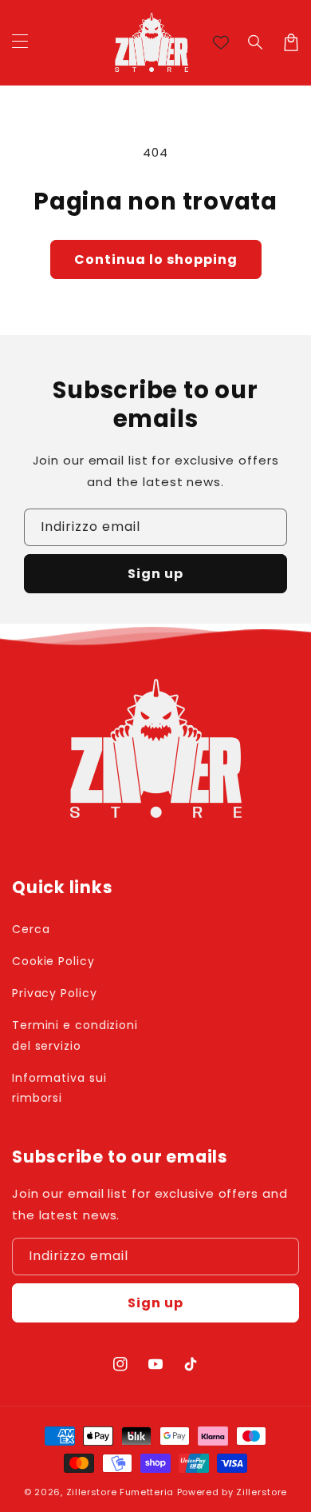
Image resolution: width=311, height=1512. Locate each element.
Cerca (31, 929)
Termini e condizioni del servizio (75, 1035)
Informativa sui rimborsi (59, 1088)
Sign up (155, 574)
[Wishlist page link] (221, 42)
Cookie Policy (53, 961)
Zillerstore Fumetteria (120, 1492)
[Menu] (19, 42)
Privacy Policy (54, 993)
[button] (256, 42)
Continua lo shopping (156, 259)
